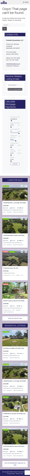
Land (4, 212)
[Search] (4, 29)
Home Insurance (13, 150)
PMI (11, 157)
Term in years (14, 129)
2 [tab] (13, 199)
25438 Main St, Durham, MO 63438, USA (14, 413)
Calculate (15, 164)
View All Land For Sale (15, 318)
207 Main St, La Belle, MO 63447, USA (13, 348)
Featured (6, 251)
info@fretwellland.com (13, 64)
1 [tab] (12, 199)
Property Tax (13, 143)
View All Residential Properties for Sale (15, 464)
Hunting (17, 275)
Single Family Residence (18, 212)
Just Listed (6, 186)
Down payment (14, 123)
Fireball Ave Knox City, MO (10, 268)
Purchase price (14, 117)
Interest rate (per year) (13, 136)
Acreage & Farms (7, 275)
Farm (13, 275)
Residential (9, 212)
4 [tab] (16, 199)
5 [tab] (17, 199)
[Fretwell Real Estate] (4, 2)
